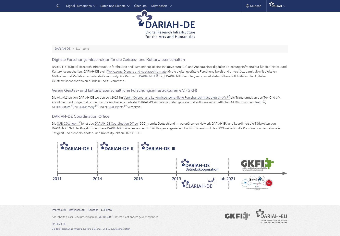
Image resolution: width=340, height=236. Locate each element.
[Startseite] (170, 25)
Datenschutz (77, 209)
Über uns (140, 6)
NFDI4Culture (61, 107)
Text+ (258, 102)
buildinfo (106, 209)
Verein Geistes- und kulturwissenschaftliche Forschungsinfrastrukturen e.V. (175, 97)
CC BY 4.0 (105, 216)
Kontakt (93, 209)
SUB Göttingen (67, 123)
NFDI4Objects (114, 107)
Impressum (59, 209)
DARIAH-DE (62, 48)
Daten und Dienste (113, 6)
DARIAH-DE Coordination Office (116, 123)
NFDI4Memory (85, 107)
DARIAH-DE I (115, 128)
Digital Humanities (79, 6)
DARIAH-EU (147, 76)
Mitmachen (159, 6)
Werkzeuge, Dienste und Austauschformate (136, 71)
